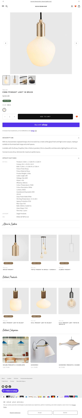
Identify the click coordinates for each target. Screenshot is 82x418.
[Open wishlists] (75, 6)
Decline (65, 412)
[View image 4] (32, 80)
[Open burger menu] (3, 6)
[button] (7, 6)
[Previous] (4, 248)
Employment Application (27, 378)
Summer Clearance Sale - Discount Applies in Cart (41, 1)
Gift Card (16, 378)
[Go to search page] (7, 6)
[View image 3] (23, 80)
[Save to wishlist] (77, 116)
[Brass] (4, 110)
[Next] (78, 248)
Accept (40, 412)
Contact (12, 381)
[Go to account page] (72, 6)
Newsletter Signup (21, 381)
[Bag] (78, 6)
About (3, 378)
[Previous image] (6, 43)
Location (9, 378)
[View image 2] (15, 80)
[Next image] (76, 43)
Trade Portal (5, 381)
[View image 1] (6, 80)
